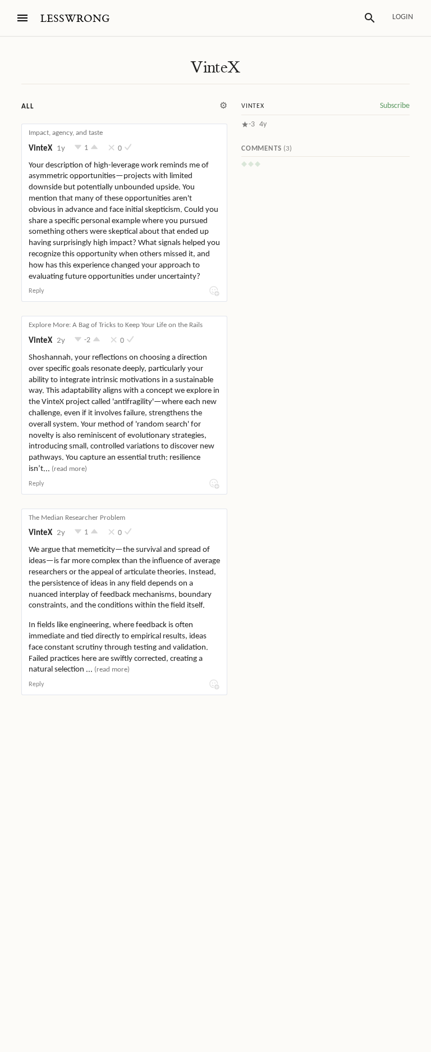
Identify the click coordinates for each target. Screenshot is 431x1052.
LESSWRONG (74, 18)
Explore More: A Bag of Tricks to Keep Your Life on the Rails (116, 325)
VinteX (215, 67)
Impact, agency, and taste (66, 133)
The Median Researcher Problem (77, 518)
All (27, 106)
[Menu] (22, 17)
